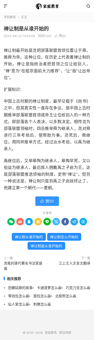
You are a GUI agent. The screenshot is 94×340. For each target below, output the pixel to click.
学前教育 (10, 17)
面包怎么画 (42, 296)
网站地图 (65, 332)
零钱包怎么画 (18, 296)
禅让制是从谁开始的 (26, 29)
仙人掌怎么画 (18, 304)
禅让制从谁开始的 (29, 237)
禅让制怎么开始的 (64, 237)
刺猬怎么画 (42, 304)
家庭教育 (47, 6)
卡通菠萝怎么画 (49, 287)
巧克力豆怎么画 (78, 287)
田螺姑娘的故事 (20, 287)
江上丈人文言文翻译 (74, 263)
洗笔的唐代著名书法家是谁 (23, 265)
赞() (60, 36)
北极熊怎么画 (65, 296)
